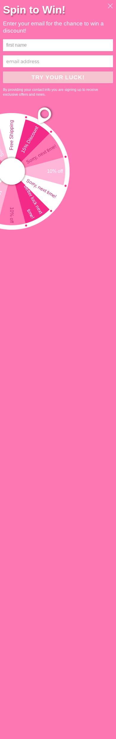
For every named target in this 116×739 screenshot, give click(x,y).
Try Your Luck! (58, 77)
